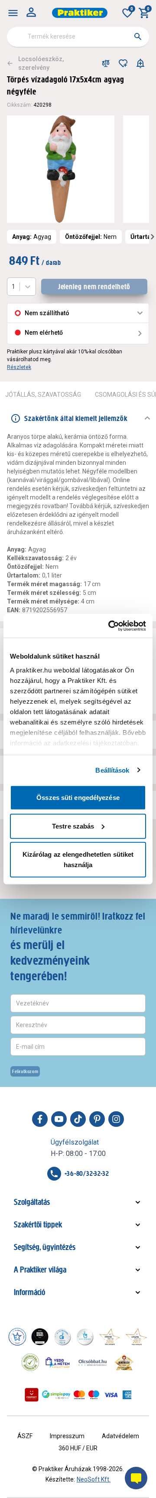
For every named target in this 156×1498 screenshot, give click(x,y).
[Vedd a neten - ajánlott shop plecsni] (58, 1362)
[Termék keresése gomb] (138, 36)
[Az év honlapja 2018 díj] (62, 1336)
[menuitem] (13, 13)
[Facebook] (40, 1119)
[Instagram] (116, 1119)
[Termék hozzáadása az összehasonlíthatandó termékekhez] (105, 63)
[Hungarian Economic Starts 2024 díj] (17, 1336)
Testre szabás (73, 825)
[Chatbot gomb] (136, 1478)
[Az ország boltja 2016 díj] (109, 1336)
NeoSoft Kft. (93, 1479)
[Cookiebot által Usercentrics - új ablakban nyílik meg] (110, 625)
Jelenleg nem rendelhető (94, 286)
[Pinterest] (97, 1119)
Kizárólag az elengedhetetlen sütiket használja (78, 859)
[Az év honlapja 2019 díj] (85, 1336)
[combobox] (78, 37)
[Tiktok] (78, 1119)
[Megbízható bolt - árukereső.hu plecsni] (30, 1362)
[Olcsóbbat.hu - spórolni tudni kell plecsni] (93, 1362)
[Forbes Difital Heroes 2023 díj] (40, 1336)
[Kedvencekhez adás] (123, 63)
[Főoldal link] (79, 13)
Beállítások (112, 769)
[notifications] (140, 63)
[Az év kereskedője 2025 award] (124, 1362)
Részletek (19, 367)
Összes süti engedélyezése (78, 797)
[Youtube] (59, 1119)
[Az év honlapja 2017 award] (136, 1336)
